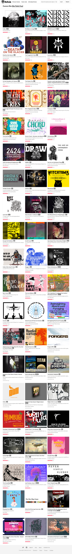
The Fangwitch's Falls (30, 55)
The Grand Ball (6, 483)
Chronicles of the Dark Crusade (55, 536)
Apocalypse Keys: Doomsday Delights (57, 241)
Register (67, 1)
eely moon (27, 58)
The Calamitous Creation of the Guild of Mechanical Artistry (57, 293)
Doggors (27, 267)
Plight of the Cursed (52, 401)
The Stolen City (29, 81)
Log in (61, 1)
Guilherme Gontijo (29, 270)
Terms (40, 550)
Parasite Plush (51, 455)
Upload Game (33, 1)
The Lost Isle (6, 136)
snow (26, 32)
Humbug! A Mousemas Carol (10, 429)
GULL (4, 401)
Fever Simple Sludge (53, 483)
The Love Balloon (29, 293)
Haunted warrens (29, 346)
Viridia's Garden (7, 188)
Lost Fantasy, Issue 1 (30, 483)
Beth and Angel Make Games (54, 323)
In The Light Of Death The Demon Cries (12, 108)
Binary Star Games (52, 111)
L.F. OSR (27, 486)
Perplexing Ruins (6, 30)
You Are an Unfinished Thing (55, 162)
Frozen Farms (51, 486)
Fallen (4, 29)
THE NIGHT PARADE (53, 374)
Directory (35, 550)
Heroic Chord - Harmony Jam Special (34, 136)
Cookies (51, 550)
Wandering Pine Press (30, 460)
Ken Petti (5, 512)
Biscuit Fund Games (7, 541)
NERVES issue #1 (52, 29)
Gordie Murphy (28, 191)
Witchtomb (50, 188)
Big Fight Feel (17, 6)
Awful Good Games (52, 513)
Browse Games (16, 1)
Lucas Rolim (5, 217)
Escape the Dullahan (8, 241)
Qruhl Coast (28, 241)
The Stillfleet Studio (29, 432)
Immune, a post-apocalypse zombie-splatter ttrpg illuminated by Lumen (56, 82)
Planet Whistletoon (52, 267)
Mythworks (27, 296)
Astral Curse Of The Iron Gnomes (33, 320)
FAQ (36, 547)
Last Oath (5, 214)
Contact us (47, 547)
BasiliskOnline (51, 85)
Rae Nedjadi (5, 113)
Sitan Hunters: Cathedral (31, 214)
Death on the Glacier (8, 55)
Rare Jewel (5, 293)
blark (26, 244)
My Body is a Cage (29, 29)
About (31, 547)
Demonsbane (51, 136)
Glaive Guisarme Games (53, 165)
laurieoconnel (6, 58)
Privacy (46, 550)
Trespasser (50, 108)
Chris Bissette (51, 297)
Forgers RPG (51, 346)
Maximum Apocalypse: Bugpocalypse (34, 401)
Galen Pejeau (28, 165)
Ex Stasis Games (51, 458)
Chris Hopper (6, 244)
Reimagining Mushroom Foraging (56, 320)
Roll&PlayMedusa (29, 377)
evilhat (49, 244)
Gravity (5, 320)
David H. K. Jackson (29, 510)
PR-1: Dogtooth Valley (30, 108)
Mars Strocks (6, 165)
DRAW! (27, 162)
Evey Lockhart (51, 270)
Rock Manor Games (29, 406)
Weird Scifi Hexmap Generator (33, 509)
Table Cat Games (51, 217)
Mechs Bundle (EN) (30, 374)
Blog (40, 547)
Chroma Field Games (52, 405)
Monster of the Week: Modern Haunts (12, 374)
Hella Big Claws (6, 323)
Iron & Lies (50, 55)
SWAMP (27, 350)
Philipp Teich (6, 432)
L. (3, 270)
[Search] (56, 2)
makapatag (27, 217)
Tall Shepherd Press (52, 377)
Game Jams (24, 1)
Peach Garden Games (29, 139)
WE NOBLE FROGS (30, 536)
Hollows (27, 188)
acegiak (4, 458)
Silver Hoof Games (52, 539)
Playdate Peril (6, 509)
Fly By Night (6, 455)
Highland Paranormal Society (31, 84)
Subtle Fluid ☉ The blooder (32, 429)
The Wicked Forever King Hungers (56, 214)
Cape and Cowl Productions (54, 350)
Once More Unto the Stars (54, 429)
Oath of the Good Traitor (9, 267)
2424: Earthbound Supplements (10, 162)
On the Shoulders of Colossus (10, 81)
